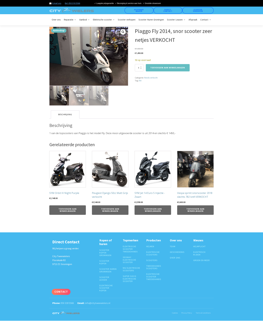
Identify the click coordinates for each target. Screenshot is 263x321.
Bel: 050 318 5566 (72, 3)
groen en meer (201, 260)
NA (140, 80)
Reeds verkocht (151, 77)
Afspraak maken (139, 10)
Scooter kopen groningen (105, 252)
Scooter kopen (104, 262)
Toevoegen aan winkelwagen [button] (68, 210)
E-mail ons (56, 3)
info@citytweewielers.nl (97, 303)
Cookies (175, 313)
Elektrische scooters (153, 253)
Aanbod (83, 19)
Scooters (152, 260)
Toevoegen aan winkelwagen (167, 67)
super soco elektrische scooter (129, 279)
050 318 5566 (67, 303)
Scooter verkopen (198, 10)
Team (172, 246)
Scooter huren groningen (108, 270)
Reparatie (68, 19)
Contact (204, 19)
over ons (175, 257)
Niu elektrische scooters (131, 269)
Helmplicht (199, 246)
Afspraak (193, 19)
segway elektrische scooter (129, 260)
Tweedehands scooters (153, 267)
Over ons (56, 19)
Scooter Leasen (175, 19)
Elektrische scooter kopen (106, 288)
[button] (123, 32)
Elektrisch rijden (199, 253)
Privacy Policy (186, 313)
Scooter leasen (104, 278)
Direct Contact (167, 10)
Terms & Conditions (203, 313)
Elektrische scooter (102, 19)
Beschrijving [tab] (65, 114)
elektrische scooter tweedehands (130, 249)
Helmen (150, 246)
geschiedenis (177, 252)
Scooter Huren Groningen (151, 19)
